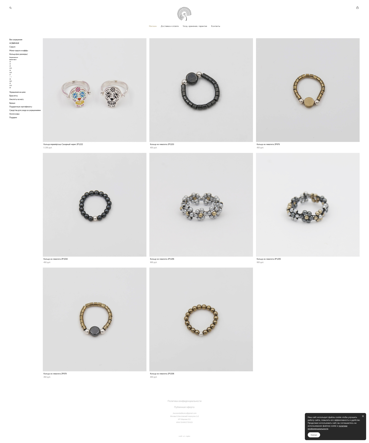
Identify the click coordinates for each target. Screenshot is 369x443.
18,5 (10, 81)
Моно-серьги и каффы (18, 50)
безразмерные (13, 57)
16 (10, 70)
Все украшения (15, 39)
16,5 (10, 72)
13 (10, 61)
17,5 (10, 77)
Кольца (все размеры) (18, 54)
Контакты (215, 26)
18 (10, 79)
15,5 (10, 68)
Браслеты (13, 95)
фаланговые (12, 59)
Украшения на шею (17, 92)
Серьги (12, 47)
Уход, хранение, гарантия (195, 26)
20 (10, 87)
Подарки (13, 117)
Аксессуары (14, 114)
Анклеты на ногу (16, 99)
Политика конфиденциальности (185, 401)
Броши (12, 103)
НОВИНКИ (14, 43)
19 (10, 83)
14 (10, 64)
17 (10, 74)
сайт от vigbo (184, 436)
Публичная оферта (184, 407)
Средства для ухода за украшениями (25, 110)
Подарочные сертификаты (20, 106)
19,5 (10, 85)
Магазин (153, 26)
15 (10, 66)
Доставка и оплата (170, 26)
